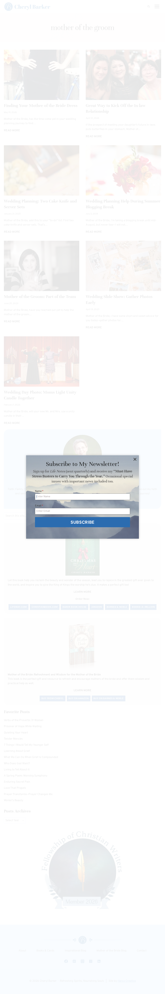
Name (39, 491)
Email (39, 505)
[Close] (135, 459)
